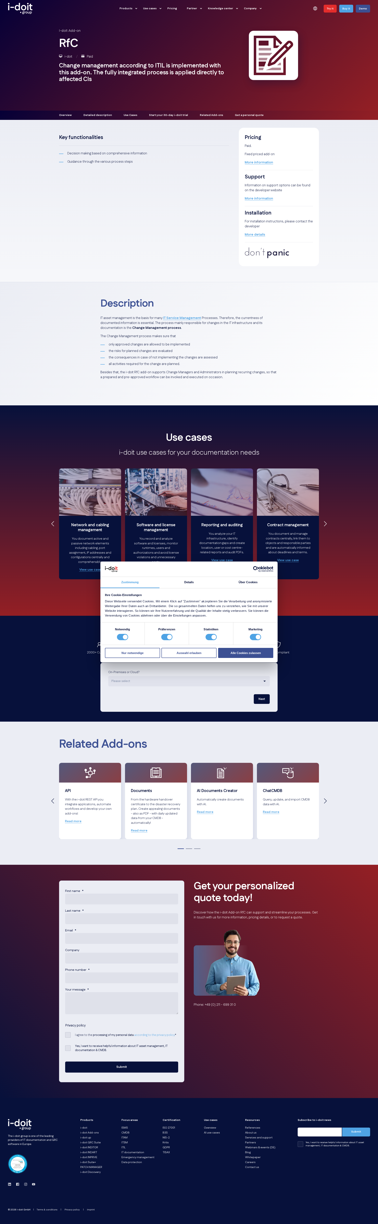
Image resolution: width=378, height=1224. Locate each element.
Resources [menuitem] (252, 1120)
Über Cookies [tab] (248, 582)
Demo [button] (363, 9)
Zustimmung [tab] (130, 582)
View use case (90, 569)
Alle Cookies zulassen (246, 653)
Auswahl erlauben (189, 653)
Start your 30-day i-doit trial (168, 115)
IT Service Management (182, 318)
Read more (73, 821)
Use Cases (130, 115)
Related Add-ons (211, 115)
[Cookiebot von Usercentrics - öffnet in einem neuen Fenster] (256, 569)
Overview (65, 115)
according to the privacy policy (154, 1035)
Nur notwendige (132, 653)
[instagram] (26, 1184)
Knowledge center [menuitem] (220, 8)
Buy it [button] (346, 9)
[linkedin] (11, 1184)
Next (261, 699)
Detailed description (97, 115)
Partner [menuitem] (192, 8)
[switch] (166, 637)
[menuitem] (136, 8)
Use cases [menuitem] (150, 8)
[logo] (20, 1124)
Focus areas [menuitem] (129, 1120)
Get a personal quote (249, 115)
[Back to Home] (20, 8)
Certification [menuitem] (171, 1120)
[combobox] (189, 681)
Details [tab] (189, 582)
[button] (52, 523)
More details (255, 234)
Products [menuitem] (126, 8)
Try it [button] (330, 9)
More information (259, 162)
